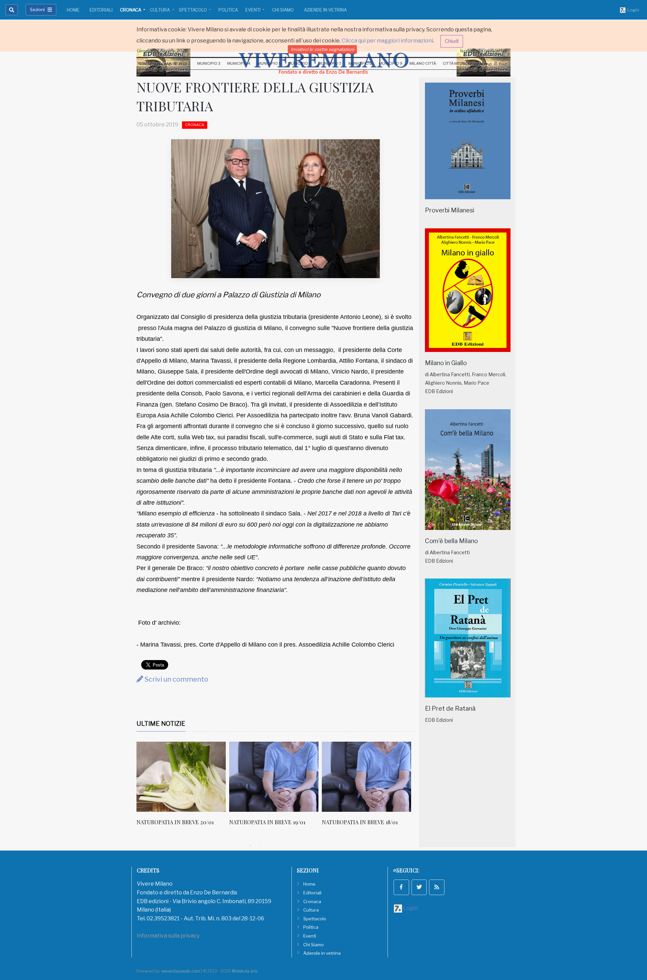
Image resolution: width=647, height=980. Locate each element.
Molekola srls (244, 971)
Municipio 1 (148, 63)
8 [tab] (301, 845)
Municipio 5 (269, 63)
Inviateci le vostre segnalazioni (322, 49)
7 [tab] (290, 845)
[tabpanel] (182, 787)
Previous (131, 791)
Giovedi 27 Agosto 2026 (162, 50)
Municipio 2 (178, 63)
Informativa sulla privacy (168, 935)
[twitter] (419, 887)
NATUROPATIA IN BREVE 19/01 (267, 822)
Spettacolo (193, 9)
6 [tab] (280, 845)
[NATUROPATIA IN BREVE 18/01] (366, 777)
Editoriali (101, 9)
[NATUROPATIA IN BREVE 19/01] (273, 777)
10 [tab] (321, 845)
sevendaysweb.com (180, 971)
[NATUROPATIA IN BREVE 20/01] (181, 777)
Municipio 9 (390, 63)
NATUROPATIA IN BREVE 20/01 (175, 822)
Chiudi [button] (452, 41)
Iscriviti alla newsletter (483, 50)
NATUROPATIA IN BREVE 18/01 (360, 822)
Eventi (253, 9)
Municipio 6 (299, 63)
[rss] (436, 887)
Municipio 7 (329, 63)
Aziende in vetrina (325, 9)
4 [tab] (260, 845)
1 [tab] (230, 845)
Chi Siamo (283, 9)
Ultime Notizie (160, 723)
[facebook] (401, 887)
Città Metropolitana (465, 63)
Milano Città (422, 63)
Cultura (160, 9)
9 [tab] (311, 845)
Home (73, 9)
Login (632, 9)
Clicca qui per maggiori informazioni (387, 40)
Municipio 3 (208, 63)
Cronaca (131, 9)
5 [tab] (270, 845)
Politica (228, 9)
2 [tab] (240, 845)
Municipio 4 (238, 63)
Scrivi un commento (175, 679)
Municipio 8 (360, 63)
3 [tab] (250, 845)
